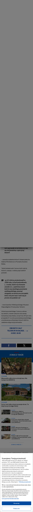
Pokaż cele (16, 508)
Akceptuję (16, 503)
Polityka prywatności (25, 482)
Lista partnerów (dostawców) (10, 498)
